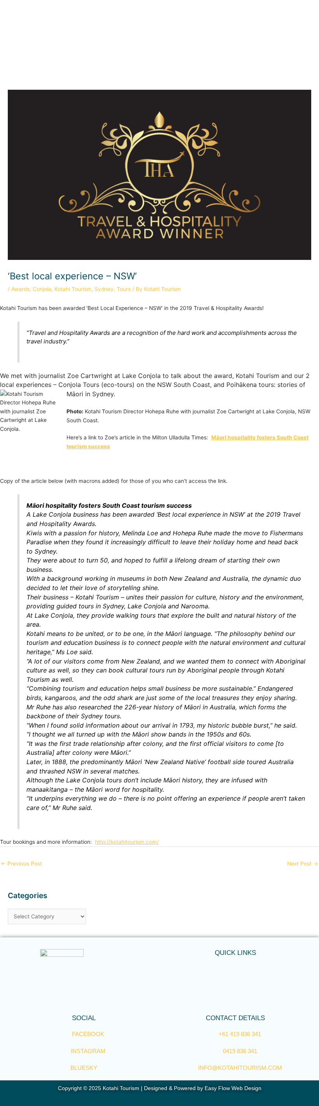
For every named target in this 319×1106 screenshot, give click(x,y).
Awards (20, 289)
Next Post (302, 863)
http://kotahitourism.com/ (127, 842)
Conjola (42, 289)
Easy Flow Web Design (233, 1088)
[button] (235, 967)
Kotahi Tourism (72, 289)
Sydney (104, 289)
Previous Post (21, 863)
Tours (124, 289)
